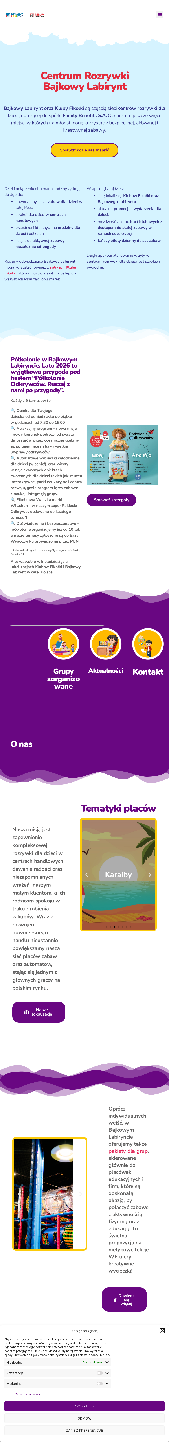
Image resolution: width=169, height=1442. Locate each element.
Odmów (84, 1418)
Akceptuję (84, 1406)
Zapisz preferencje (84, 1430)
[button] (162, 1330)
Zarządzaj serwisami (28, 1394)
